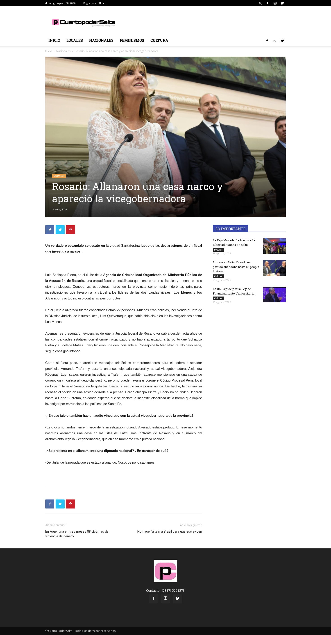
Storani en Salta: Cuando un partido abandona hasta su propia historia (236, 266)
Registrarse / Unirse (95, 3)
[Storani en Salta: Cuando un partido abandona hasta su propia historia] (274, 268)
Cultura (159, 40)
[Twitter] (282, 3)
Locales (74, 40)
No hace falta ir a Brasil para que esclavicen (169, 531)
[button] (260, 3)
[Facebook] (267, 3)
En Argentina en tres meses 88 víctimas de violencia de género (77, 533)
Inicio (54, 40)
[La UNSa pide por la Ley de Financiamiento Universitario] (274, 294)
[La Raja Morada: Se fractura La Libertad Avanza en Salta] (274, 246)
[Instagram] (275, 3)
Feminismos (132, 40)
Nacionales (101, 40)
